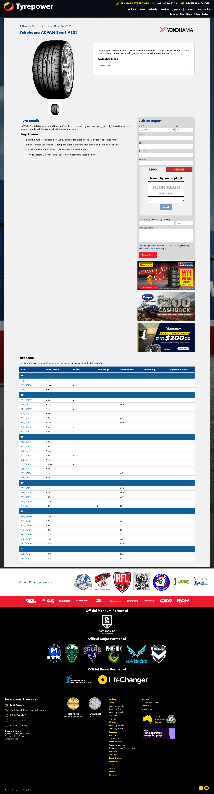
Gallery (132, 9)
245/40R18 (26, 455)
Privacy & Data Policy (19, 790)
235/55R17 (26, 418)
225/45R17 (26, 404)
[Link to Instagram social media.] (206, 788)
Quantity (180, 126)
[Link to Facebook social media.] (201, 788)
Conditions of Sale (34, 790)
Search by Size (115, 709)
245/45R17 (26, 427)
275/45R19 (26, 506)
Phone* (142, 143)
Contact (189, 9)
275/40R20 (26, 530)
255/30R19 (26, 492)
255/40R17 (26, 431)
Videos (197, 14)
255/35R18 (26, 469)
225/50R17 (26, 413)
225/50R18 (26, 451)
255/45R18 (26, 473)
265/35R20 (26, 525)
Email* (142, 151)
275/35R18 (26, 477)
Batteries (174, 14)
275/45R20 (26, 534)
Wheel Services (115, 741)
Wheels (153, 9)
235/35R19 (26, 488)
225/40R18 (26, 446)
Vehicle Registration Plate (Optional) (154, 219)
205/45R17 (26, 400)
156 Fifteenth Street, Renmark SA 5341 (29, 710)
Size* (141, 126)
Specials (177, 9)
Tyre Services (114, 738)
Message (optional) (147, 228)
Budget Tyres (147, 705)
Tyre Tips (112, 719)
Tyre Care (113, 715)
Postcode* (143, 159)
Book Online (203, 9)
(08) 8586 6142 (167, 3)
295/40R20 (26, 543)
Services (165, 9)
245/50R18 (26, 464)
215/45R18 (26, 442)
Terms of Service (155, 248)
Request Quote (148, 255)
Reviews (205, 14)
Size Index (146, 699)
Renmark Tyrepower (134, 3)
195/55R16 (26, 381)
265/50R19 (26, 501)
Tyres (142, 9)
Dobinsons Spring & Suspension (122, 748)
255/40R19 (26, 497)
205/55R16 (26, 385)
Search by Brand (116, 712)
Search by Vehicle (116, 706)
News (189, 14)
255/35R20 (26, 521)
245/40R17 (26, 422)
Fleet (182, 14)
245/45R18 (26, 460)
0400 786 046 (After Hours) (20, 720)
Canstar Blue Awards (150, 702)
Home (24, 26)
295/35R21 (26, 554)
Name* (142, 134)
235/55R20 (26, 516)
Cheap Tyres (147, 709)
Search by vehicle (57, 362)
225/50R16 (26, 389)
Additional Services (117, 745)
